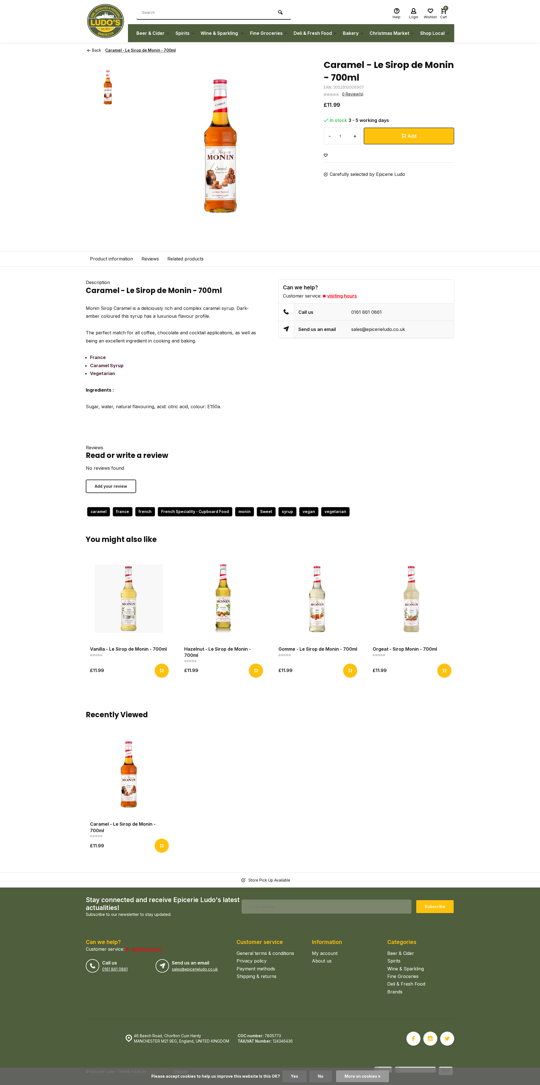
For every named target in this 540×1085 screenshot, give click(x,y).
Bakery (351, 33)
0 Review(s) (352, 94)
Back (96, 50)
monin (244, 511)
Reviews (150, 259)
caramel (99, 511)
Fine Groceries (266, 33)
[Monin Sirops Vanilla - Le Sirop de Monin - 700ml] (129, 599)
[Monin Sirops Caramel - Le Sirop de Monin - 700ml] (129, 774)
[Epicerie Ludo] (107, 21)
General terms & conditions (265, 953)
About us (322, 961)
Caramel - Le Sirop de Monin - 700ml (140, 50)
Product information (111, 259)
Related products (185, 259)
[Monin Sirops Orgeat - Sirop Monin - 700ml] (411, 599)
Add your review (111, 486)
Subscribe (435, 906)
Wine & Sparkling (220, 33)
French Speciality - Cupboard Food (195, 511)
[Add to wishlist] (326, 155)
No (320, 1076)
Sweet (266, 511)
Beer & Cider (150, 33)
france (122, 511)
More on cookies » (363, 1076)
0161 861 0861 (366, 312)
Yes (294, 1076)
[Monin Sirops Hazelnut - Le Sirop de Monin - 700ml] (223, 599)
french (145, 511)
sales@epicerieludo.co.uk (378, 329)
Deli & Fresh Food (313, 33)
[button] (456, 620)
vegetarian (335, 511)
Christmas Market (389, 33)
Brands (394, 992)
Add (412, 136)
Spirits (183, 33)
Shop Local (432, 33)
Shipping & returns (256, 976)
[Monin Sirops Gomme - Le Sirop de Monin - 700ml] (317, 599)
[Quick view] (162, 671)
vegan (309, 511)
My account (325, 953)
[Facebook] (413, 1039)
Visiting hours (342, 296)
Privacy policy (252, 961)
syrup (287, 511)
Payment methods (256, 968)
